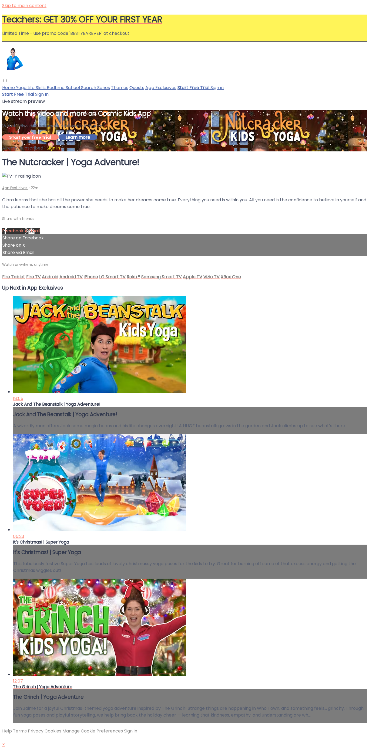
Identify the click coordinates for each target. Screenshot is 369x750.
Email (34, 231)
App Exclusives (160, 87)
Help (7, 731)
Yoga (22, 87)
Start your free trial (30, 137)
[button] (5, 80)
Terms (20, 731)
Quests (136, 87)
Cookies (53, 731)
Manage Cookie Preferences (93, 731)
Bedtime (56, 87)
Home (9, 87)
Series (103, 87)
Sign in (217, 87)
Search (89, 87)
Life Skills (37, 87)
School (73, 87)
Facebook (13, 231)
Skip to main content (24, 5)
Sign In (42, 94)
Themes (119, 87)
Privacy (36, 731)
